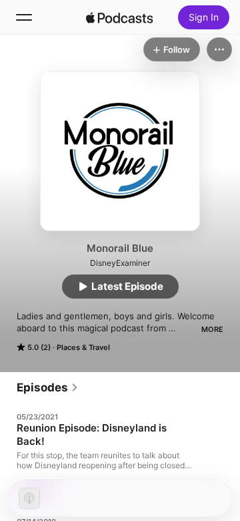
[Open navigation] (24, 17)
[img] (119, 17)
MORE (212, 329)
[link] (48, 387)
